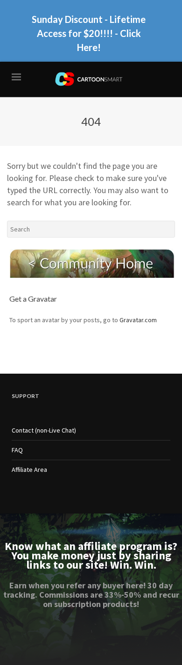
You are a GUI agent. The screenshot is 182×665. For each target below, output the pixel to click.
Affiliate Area (29, 469)
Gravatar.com (138, 320)
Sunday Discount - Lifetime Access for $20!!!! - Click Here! (89, 33)
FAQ (17, 450)
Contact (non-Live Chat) (44, 430)
